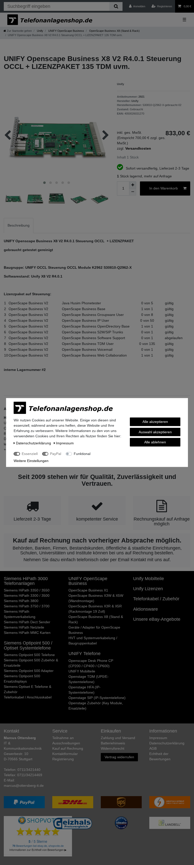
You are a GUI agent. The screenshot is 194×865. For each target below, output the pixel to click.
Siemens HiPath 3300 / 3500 (27, 595)
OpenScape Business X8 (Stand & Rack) (114, 30)
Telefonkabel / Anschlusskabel (28, 697)
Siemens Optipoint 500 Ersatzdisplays (22, 678)
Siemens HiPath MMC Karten (27, 633)
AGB (153, 748)
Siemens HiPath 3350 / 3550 (27, 590)
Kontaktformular (65, 754)
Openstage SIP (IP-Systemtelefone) (97, 698)
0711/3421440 (28, 770)
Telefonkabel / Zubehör (156, 598)
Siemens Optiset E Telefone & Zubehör (27, 689)
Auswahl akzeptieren (155, 432)
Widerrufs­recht (112, 748)
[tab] (18, 225)
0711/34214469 (29, 775)
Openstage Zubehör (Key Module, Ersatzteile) (95, 705)
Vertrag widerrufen (119, 757)
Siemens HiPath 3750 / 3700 (27, 606)
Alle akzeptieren (155, 422)
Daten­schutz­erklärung (166, 743)
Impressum (158, 738)
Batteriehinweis (113, 743)
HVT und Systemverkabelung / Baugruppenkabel (92, 640)
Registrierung (63, 759)
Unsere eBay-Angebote (156, 619)
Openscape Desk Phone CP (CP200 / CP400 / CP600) (90, 663)
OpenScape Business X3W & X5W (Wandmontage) (95, 598)
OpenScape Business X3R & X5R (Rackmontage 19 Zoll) (95, 608)
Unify (39, 30)
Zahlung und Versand (118, 738)
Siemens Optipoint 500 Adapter (29, 671)
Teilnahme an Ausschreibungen (66, 740)
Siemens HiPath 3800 (21, 601)
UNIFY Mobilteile (81, 671)
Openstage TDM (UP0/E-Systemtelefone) (88, 679)
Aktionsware (145, 609)
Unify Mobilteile (148, 578)
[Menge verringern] (132, 192)
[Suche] (115, 6)
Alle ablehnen (155, 442)
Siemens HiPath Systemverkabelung (19, 614)
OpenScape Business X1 (88, 590)
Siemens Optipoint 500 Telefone (29, 655)
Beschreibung (19, 225)
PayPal (55, 454)
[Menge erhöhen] (132, 184)
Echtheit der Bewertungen (160, 756)
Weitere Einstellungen (31, 461)
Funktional (82, 454)
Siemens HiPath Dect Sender (27, 622)
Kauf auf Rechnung (67, 748)
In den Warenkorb (163, 188)
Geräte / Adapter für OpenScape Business (94, 630)
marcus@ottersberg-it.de (24, 785)
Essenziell (30, 454)
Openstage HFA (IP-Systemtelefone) (84, 689)
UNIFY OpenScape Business (65, 30)
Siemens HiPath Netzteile (24, 627)
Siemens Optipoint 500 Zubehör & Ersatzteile (31, 662)
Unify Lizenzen (148, 588)
